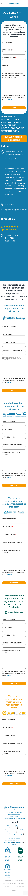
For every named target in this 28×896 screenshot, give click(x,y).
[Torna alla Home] (14, 3)
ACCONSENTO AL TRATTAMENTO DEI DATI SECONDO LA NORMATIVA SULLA (13, 98)
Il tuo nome (7, 42)
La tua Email (7, 50)
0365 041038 (14, 816)
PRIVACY (9, 100)
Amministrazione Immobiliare (13, 840)
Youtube (7, 860)
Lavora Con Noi (18, 842)
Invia (14, 108)
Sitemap (14, 844)
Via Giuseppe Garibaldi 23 (14, 812)
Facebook (7, 857)
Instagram (7, 859)
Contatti (10, 842)
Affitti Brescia (11, 826)
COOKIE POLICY (20, 887)
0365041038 (10, 204)
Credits (14, 890)
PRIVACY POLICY (8, 887)
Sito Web (7, 856)
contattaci (14, 390)
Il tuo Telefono (9, 58)
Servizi (20, 828)
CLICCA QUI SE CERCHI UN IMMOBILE (14, 138)
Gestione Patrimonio (14, 838)
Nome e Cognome (9, 326)
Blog (5, 842)
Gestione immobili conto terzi (13, 836)
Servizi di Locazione (11, 830)
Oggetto (5, 66)
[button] (1, 3)
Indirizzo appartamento (12, 350)
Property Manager (17, 834)
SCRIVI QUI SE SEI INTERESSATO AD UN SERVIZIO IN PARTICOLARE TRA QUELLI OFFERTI (14, 75)
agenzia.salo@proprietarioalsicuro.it (14, 818)
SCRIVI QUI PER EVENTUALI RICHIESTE (11, 359)
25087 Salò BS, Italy (14, 814)
